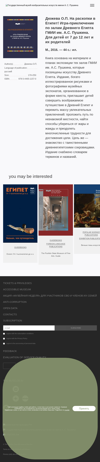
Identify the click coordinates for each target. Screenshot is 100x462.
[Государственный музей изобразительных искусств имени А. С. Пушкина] (42, 5)
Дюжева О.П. (30, 64)
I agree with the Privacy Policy (16, 338)
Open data (10, 308)
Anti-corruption (15, 302)
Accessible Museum (17, 289)
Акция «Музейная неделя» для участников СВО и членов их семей (50, 295)
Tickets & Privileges (17, 283)
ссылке (67, 410)
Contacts (10, 314)
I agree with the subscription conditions (20, 333)
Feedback (10, 351)
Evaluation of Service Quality (24, 357)
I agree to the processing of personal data (20, 343)
